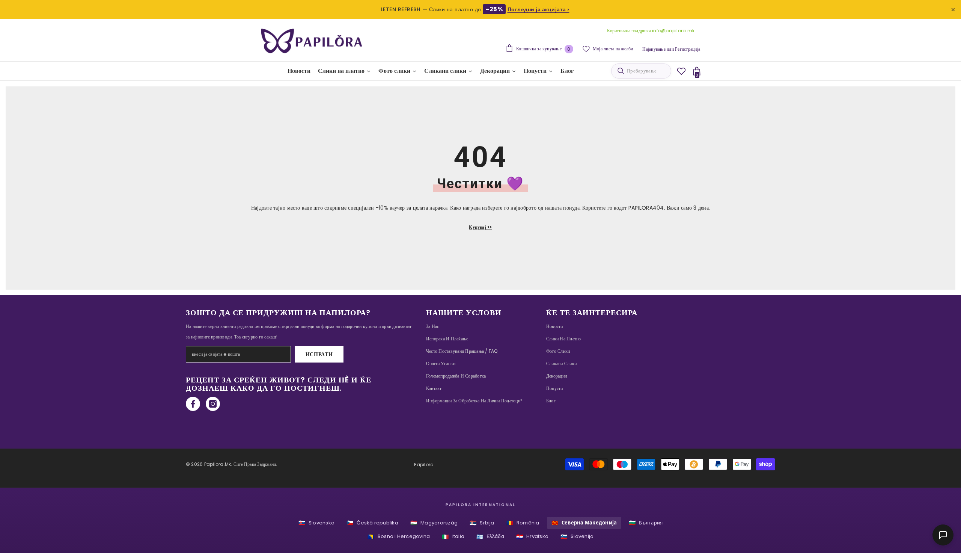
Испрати (319, 354)
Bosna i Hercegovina (399, 537)
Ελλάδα (490, 537)
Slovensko (316, 523)
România (522, 523)
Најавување (653, 49)
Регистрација (687, 49)
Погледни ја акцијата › (538, 9)
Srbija (482, 523)
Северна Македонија (584, 523)
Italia (453, 537)
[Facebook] (193, 404)
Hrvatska (532, 537)
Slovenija (576, 537)
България (646, 523)
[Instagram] (213, 404)
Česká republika (372, 523)
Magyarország (434, 523)
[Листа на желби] (681, 71)
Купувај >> (480, 227)
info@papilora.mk (673, 30)
